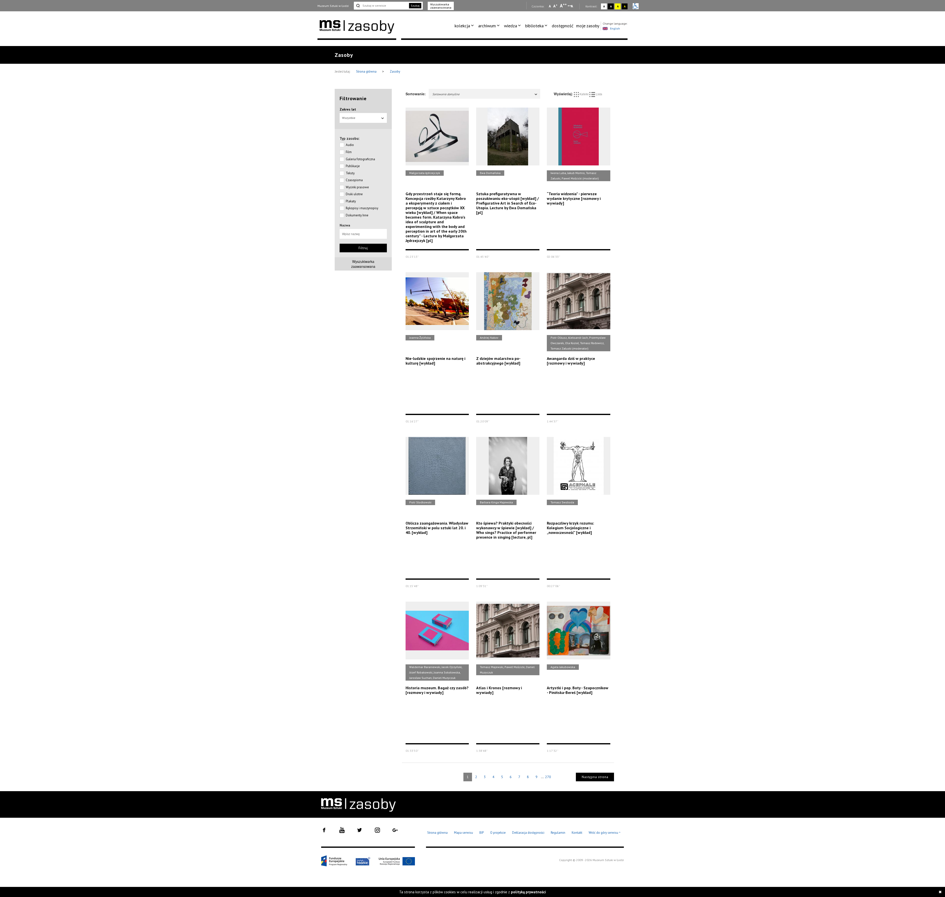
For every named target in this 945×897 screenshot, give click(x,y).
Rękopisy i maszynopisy (362, 208)
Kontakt (577, 833)
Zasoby (395, 71)
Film (349, 152)
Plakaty (351, 201)
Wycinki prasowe (357, 187)
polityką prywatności (528, 892)
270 (548, 777)
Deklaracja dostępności (528, 833)
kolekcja (462, 26)
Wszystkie (348, 118)
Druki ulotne (354, 194)
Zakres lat (348, 109)
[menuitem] (465, 26)
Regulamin (558, 833)
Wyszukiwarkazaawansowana (363, 264)
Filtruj (363, 248)
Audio (350, 145)
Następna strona (595, 777)
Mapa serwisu (463, 833)
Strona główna (366, 71)
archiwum (487, 26)
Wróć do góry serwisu (605, 833)
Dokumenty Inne (357, 215)
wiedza (510, 26)
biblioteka (534, 26)
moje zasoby (587, 26)
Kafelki (584, 94)
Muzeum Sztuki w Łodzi (333, 6)
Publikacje (353, 166)
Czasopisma (354, 180)
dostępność (562, 26)
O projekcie (498, 833)
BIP (481, 833)
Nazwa (345, 225)
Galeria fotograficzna (360, 159)
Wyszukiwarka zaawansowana (440, 5)
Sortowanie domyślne (445, 94)
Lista (598, 94)
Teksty (350, 173)
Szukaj (415, 5)
